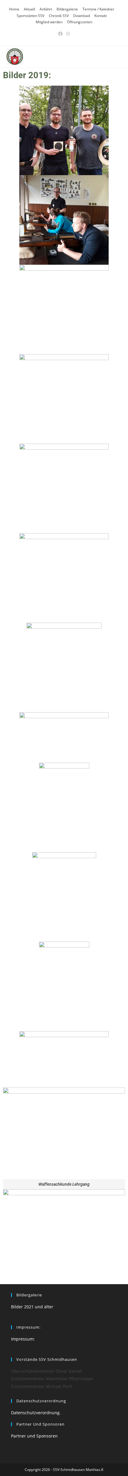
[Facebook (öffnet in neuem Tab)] (60, 33)
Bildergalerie (67, 9)
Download (81, 15)
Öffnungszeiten (79, 21)
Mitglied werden (49, 21)
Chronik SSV (59, 15)
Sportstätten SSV (30, 15)
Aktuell (29, 9)
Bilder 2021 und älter (32, 1307)
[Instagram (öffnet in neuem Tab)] (67, 33)
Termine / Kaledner (98, 9)
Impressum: (23, 1339)
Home (14, 9)
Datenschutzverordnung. (36, 1412)
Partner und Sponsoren (34, 1436)
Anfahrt (46, 9)
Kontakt (100, 15)
